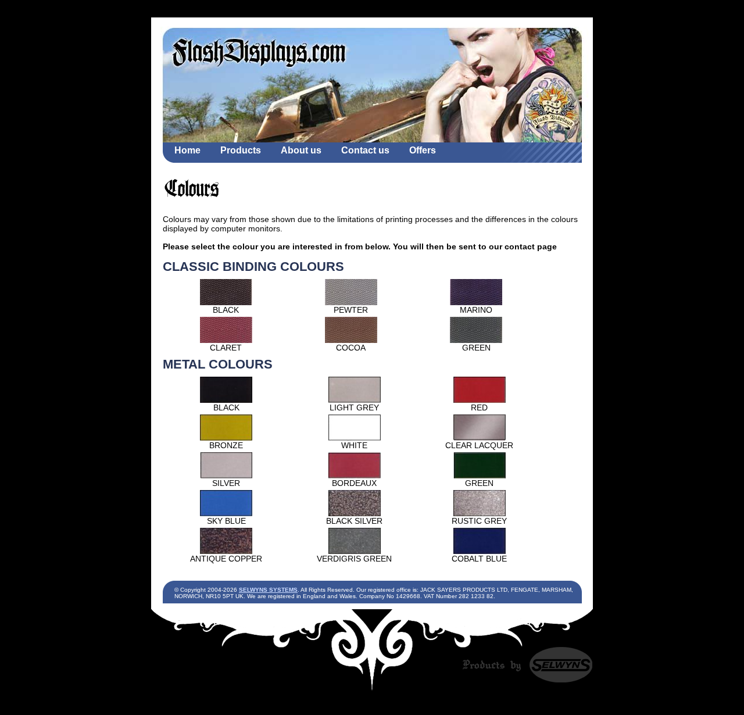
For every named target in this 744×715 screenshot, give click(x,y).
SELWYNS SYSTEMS (268, 590)
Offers (422, 150)
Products (240, 150)
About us (301, 150)
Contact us (365, 150)
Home (187, 150)
